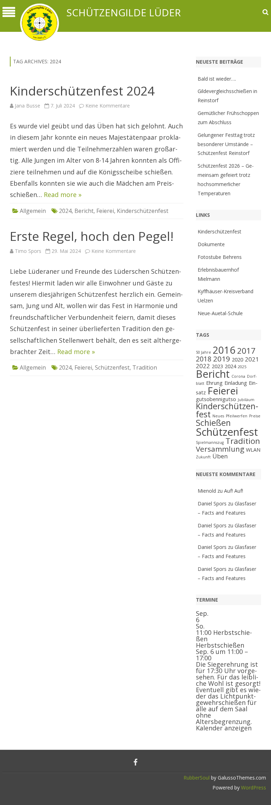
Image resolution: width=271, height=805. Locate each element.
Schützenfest (112, 367)
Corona (238, 376)
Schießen (213, 422)
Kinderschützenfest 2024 (82, 90)
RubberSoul (196, 777)
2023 (217, 366)
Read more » (63, 194)
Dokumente (211, 244)
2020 (237, 359)
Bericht (84, 211)
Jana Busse (27, 105)
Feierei (105, 211)
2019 (221, 359)
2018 (203, 359)
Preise (254, 415)
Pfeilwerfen (236, 415)
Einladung (235, 383)
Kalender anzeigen (224, 728)
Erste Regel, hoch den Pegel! (92, 236)
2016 (224, 350)
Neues (218, 415)
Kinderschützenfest (142, 211)
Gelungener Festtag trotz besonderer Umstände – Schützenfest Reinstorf (226, 144)
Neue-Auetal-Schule (220, 313)
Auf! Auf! (233, 490)
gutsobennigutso (216, 399)
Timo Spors (28, 251)
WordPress (253, 787)
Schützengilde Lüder (123, 12)
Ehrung (214, 383)
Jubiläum (246, 399)
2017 (246, 350)
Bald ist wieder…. (217, 78)
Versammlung (220, 449)
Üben (220, 456)
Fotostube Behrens (220, 257)
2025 (242, 366)
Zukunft (203, 456)
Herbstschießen (220, 645)
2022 (203, 366)
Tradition (144, 367)
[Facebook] (135, 762)
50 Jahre (203, 352)
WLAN (253, 449)
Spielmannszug (210, 442)
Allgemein (33, 211)
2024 (65, 211)
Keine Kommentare (107, 105)
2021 (252, 359)
